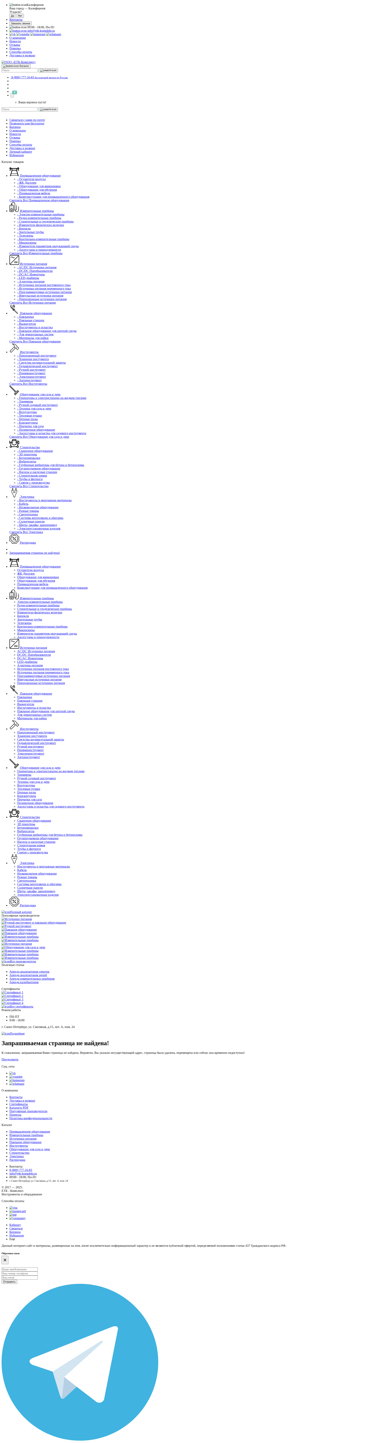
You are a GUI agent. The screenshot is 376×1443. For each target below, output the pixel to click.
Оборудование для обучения (36, 580)
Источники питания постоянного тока (43, 669)
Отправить (9, 1281)
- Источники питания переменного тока (44, 288)
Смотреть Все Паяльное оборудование (35, 341)
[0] (12, 95)
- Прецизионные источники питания (42, 299)
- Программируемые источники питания (44, 292)
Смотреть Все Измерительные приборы (35, 253)
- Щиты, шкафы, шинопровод (37, 525)
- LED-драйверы (28, 278)
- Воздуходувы (27, 412)
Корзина (15, 127)
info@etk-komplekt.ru (41, 30)
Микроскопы (26, 630)
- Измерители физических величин (40, 225)
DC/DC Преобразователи (34, 654)
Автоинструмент (28, 757)
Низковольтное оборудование (37, 873)
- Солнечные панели (31, 521)
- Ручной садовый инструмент (37, 405)
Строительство (29, 447)
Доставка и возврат (22, 55)
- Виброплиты (26, 461)
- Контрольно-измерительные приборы (43, 239)
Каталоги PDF (19, 1107)
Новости (15, 41)
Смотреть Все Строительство (29, 486)
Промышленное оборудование (40, 175)
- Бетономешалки (28, 458)
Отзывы (14, 44)
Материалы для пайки (32, 718)
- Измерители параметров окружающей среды (48, 246)
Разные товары (27, 877)
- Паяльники (25, 316)
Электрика (26, 496)
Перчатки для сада (29, 799)
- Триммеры (25, 401)
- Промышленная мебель (33, 193)
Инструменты (29, 352)
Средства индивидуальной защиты (40, 739)
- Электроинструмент (31, 376)
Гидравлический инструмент (36, 743)
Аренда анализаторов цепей (28, 975)
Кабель (22, 870)
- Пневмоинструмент (31, 373)
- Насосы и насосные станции (37, 472)
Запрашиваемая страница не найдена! (34, 552)
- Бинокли (24, 228)
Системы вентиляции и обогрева (39, 884)
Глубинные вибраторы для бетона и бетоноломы (49, 834)
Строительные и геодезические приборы (44, 609)
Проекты (15, 1114)
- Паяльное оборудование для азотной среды (47, 331)
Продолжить (10, 1059)
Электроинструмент (30, 753)
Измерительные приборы (36, 211)
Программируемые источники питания (43, 676)
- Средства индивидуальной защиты (41, 362)
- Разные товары (28, 511)
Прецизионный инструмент (36, 732)
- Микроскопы (26, 242)
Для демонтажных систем (34, 714)
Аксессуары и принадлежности (38, 637)
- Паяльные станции (30, 320)
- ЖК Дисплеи (26, 182)
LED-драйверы (27, 661)
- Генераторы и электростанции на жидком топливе (51, 398)
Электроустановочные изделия (38, 894)
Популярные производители (28, 1111)
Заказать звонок (20, 23)
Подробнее (17, 1033)
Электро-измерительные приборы (40, 601)
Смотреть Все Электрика (26, 532)
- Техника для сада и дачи (34, 408)
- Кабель (22, 503)
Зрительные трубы (29, 619)
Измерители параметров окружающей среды (47, 633)
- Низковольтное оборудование (38, 507)
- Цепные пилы (27, 419)
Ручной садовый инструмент (36, 778)
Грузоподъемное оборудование (38, 838)
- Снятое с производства (33, 482)
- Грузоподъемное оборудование (38, 468)
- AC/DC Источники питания (36, 267)
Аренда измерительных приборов (32, 978)
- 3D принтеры (27, 454)
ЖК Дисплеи (26, 573)
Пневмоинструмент (30, 750)
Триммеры (24, 774)
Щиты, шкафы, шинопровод (36, 891)
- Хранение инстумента (33, 359)
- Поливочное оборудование (36, 429)
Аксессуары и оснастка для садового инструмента (50, 806)
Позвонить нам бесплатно (26, 123)
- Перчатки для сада (30, 426)
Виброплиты (25, 831)
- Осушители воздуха (31, 179)
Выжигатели (25, 704)
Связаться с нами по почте (27, 120)
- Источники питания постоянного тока (43, 285)
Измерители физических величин (39, 612)
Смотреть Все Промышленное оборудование (39, 200)
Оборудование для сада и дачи (40, 394)
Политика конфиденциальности (30, 1118)
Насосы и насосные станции (36, 841)
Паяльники (24, 697)
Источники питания (33, 263)
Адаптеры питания (30, 665)
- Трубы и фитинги (30, 479)
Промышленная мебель (32, 584)
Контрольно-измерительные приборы (42, 626)
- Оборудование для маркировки (39, 186)
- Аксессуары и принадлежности (39, 249)
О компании (17, 37)
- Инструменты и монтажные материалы (44, 500)
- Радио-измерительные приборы (39, 218)
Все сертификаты (21, 1006)
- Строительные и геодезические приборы (45, 221)
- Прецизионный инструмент (36, 355)
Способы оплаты (20, 52)
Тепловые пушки (28, 789)
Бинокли (23, 616)
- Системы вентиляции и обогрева (40, 518)
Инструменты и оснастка (34, 707)
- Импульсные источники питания (40, 295)
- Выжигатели (26, 323)
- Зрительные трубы (30, 232)
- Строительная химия (32, 475)
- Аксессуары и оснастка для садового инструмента (51, 433)
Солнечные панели (30, 887)
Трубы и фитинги (29, 849)
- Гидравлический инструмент (37, 366)
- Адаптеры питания (30, 281)
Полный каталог (21, 912)
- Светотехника (27, 514)
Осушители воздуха (30, 570)
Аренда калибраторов (24, 982)
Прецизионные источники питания (41, 683)
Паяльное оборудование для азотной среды (46, 711)
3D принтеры (26, 824)
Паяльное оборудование (35, 313)
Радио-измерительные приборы (38, 605)
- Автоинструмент (29, 380)
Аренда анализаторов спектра (29, 971)
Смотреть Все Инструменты (28, 383)
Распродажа (27, 542)
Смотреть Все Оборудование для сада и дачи (39, 436)
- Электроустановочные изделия (38, 528)
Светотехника (26, 880)
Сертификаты (18, 1104)
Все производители (23, 961)
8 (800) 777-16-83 (20, 1170)
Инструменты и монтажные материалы (43, 866)
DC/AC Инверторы (30, 658)
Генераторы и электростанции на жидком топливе (51, 771)
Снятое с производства (32, 852)
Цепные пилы (26, 792)
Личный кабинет (20, 151)
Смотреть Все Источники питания (32, 302)
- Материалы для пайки (33, 338)
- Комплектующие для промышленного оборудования (53, 196)
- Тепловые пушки (29, 415)
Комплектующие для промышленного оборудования (52, 587)
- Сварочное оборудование (35, 451)
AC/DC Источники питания (36, 651)
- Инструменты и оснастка (35, 327)
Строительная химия (31, 845)
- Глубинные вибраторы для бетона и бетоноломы (50, 465)
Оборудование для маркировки (38, 577)
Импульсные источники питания (39, 679)
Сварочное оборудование (34, 820)
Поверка (15, 48)
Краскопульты (26, 796)
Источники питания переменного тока (43, 672)
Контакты (16, 19)
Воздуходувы (26, 785)
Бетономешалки (28, 827)
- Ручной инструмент (31, 369)
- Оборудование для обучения (37, 189)
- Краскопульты (27, 422)
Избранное (16, 155)
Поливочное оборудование (35, 803)
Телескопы (24, 623)
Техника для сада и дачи (33, 781)
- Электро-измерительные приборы (40, 214)
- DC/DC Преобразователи (35, 271)
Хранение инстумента (32, 736)
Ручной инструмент (30, 746)
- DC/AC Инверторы (31, 274)
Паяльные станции (29, 700)
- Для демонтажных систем (35, 334)
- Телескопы (25, 235)
